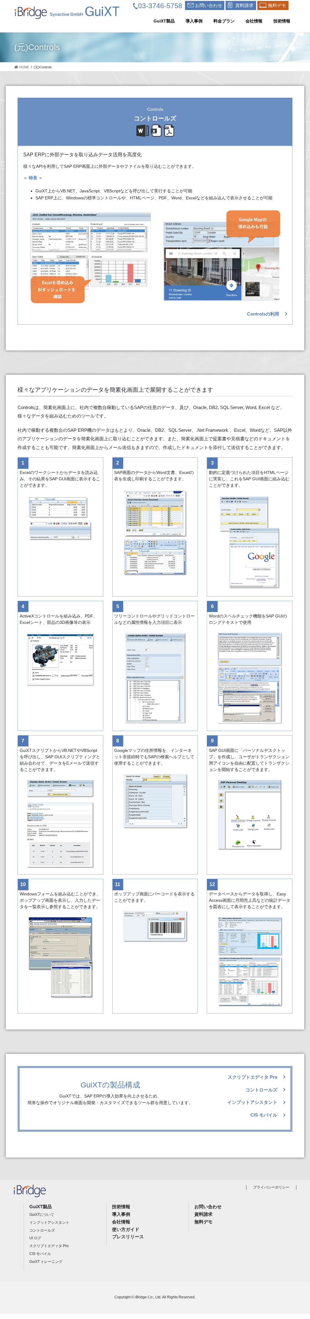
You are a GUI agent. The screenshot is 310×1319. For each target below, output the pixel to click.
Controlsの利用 (263, 313)
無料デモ (203, 1221)
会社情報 (121, 1221)
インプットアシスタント (252, 1102)
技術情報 (121, 1206)
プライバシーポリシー (271, 1187)
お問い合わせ (208, 1206)
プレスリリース (128, 1236)
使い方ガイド (125, 1229)
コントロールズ (261, 1089)
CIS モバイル (263, 1115)
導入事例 (121, 1214)
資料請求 (203, 1214)
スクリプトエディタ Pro (252, 1077)
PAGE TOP (296, 1274)
